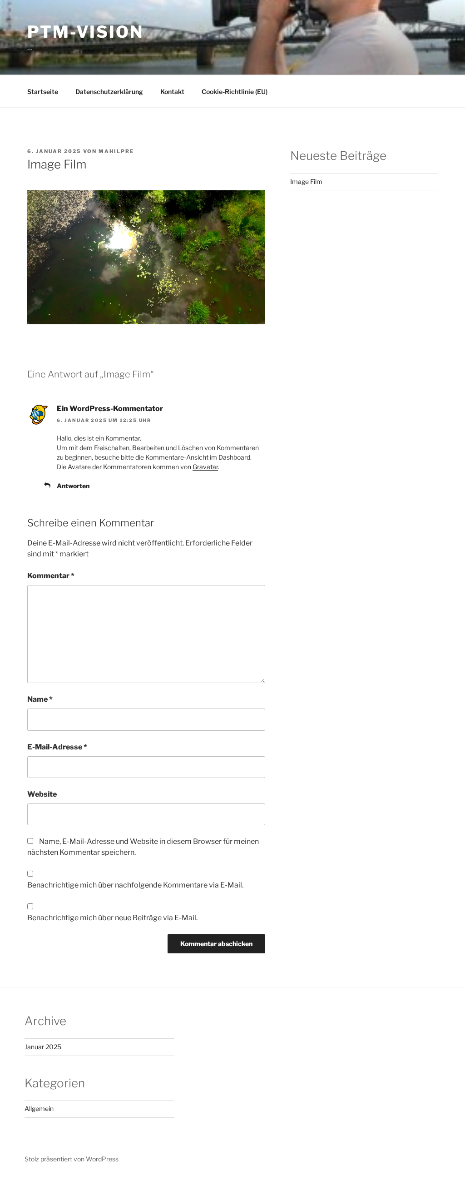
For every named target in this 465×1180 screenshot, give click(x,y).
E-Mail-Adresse (57, 747)
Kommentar (50, 575)
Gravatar (205, 467)
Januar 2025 (43, 1047)
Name (40, 699)
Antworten (73, 486)
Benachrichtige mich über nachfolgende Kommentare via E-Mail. (135, 885)
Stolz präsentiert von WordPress (72, 1159)
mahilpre (116, 151)
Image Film (306, 181)
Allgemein (39, 1108)
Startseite (42, 91)
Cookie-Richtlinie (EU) (234, 91)
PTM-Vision (85, 32)
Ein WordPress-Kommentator (110, 408)
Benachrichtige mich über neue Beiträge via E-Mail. (112, 917)
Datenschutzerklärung (109, 91)
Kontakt (172, 91)
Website (42, 794)
